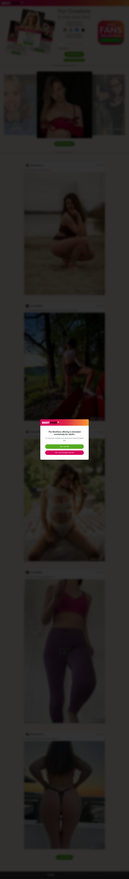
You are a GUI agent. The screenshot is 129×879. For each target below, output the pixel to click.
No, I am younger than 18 (64, 453)
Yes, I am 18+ (64, 446)
